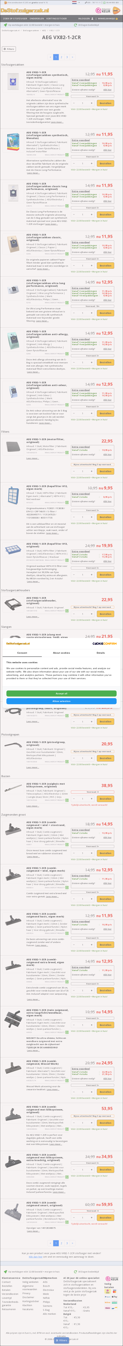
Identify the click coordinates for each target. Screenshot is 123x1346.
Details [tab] (101, 653)
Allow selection (62, 701)
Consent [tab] (22, 653)
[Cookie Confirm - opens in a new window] (105, 643)
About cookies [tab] (61, 653)
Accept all (61, 693)
